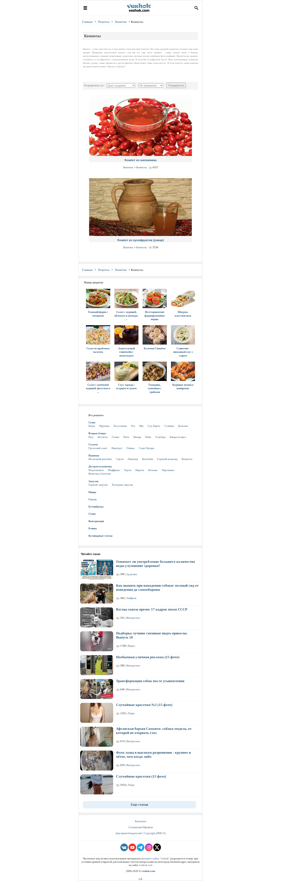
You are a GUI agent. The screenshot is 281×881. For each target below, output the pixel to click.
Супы (91, 422)
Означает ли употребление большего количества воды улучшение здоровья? (155, 564)
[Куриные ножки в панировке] (183, 371)
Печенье (153, 470)
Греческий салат (97, 448)
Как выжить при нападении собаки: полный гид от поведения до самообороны (157, 588)
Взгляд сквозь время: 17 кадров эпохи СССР (151, 609)
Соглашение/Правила (140, 827)
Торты (127, 470)
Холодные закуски (122, 484)
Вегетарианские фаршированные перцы (154, 315)
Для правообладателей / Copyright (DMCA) (141, 833)
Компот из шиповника (141, 160)
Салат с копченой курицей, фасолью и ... (98, 388)
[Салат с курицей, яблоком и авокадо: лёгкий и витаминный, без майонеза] (126, 298)
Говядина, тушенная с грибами (154, 388)
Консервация (96, 521)
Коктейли (147, 459)
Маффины (114, 470)
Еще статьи (139, 804)
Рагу (91, 437)
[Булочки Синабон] (155, 335)
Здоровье (131, 574)
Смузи (119, 459)
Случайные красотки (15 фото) (141, 776)
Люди (131, 713)
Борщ (91, 425)
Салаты (93, 444)
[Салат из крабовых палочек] (98, 335)
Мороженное (96, 470)
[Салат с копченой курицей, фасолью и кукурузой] (98, 371)
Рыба (148, 437)
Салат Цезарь (146, 448)
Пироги (139, 470)
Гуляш (115, 437)
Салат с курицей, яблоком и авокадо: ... (126, 315)
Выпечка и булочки (99, 473)
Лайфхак (131, 598)
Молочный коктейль (100, 459)
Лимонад (133, 459)
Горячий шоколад (167, 459)
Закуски (93, 481)
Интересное (133, 617)
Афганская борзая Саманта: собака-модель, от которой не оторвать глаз (154, 731)
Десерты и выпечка (100, 466)
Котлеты (103, 437)
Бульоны (183, 425)
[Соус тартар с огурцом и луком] (126, 371)
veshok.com (145, 865)
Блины (92, 528)
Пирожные (168, 470)
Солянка (169, 425)
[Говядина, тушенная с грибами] (155, 371)
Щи (141, 425)
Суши (91, 513)
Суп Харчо (153, 425)
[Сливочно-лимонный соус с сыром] (183, 335)
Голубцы (160, 437)
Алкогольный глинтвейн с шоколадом (126, 352)
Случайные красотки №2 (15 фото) (144, 705)
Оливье (131, 448)
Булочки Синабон (154, 348)
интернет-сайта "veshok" (155, 858)
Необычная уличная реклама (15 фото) (147, 657)
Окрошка (104, 425)
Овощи (137, 437)
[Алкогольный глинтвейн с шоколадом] (126, 335)
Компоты (141, 167)
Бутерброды (95, 506)
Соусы (92, 499)
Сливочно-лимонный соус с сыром (183, 352)
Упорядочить (176, 85)
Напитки (128, 167)
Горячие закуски (98, 484)
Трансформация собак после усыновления (150, 681)
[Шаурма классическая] (183, 298)
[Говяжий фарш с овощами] (98, 298)
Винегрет (116, 448)
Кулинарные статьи (100, 535)
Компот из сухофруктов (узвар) (140, 240)
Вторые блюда (97, 433)
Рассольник (120, 425)
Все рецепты (95, 415)
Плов (126, 437)
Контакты (140, 821)
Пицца (92, 492)
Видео (131, 645)
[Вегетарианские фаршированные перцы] (155, 298)
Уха (133, 425)
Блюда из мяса (178, 437)
